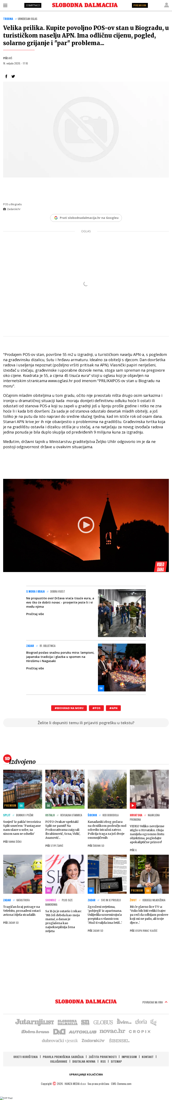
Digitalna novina (83, 1061)
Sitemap (116, 1061)
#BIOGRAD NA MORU (69, 708)
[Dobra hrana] (35, 1031)
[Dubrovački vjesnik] (60, 1040)
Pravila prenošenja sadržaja (63, 1056)
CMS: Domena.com (121, 1083)
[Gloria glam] (153, 1022)
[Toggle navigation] (5, 5)
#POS (96, 708)
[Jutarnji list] (34, 1022)
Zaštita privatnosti (103, 1056)
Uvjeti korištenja (25, 1056)
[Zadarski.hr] (93, 1040)
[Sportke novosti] (85, 1022)
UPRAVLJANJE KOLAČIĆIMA (86, 1074)
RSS (103, 1061)
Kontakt (148, 1056)
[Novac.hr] (112, 1031)
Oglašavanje (58, 1061)
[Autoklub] (83, 1031)
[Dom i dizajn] (59, 1031)
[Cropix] (139, 1031)
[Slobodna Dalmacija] (85, 5)
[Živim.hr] (124, 1022)
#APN (113, 708)
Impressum (129, 1056)
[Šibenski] (119, 1040)
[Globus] (103, 1022)
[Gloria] (140, 1022)
